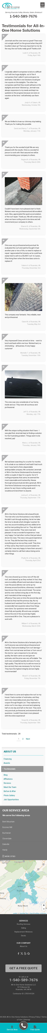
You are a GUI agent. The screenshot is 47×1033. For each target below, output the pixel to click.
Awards (7, 763)
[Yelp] (25, 953)
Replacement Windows (23, 932)
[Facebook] (18, 953)
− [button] (44, 908)
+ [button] (44, 905)
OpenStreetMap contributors (38, 913)
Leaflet (15, 913)
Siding (23, 928)
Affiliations (8, 779)
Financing (8, 759)
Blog (5, 775)
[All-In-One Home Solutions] (23, 1025)
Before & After (10, 791)
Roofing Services (23, 924)
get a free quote (23, 968)
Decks (23, 936)
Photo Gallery (9, 795)
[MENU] (42, 4)
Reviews (7, 783)
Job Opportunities (11, 799)
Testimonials (9, 769)
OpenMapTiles (24, 913)
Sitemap (27, 1020)
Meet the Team (10, 787)
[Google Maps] (28, 953)
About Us (10, 751)
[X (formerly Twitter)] (21, 953)
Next (28, 739)
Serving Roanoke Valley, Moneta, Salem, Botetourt (23, 12)
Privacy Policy (34, 1017)
